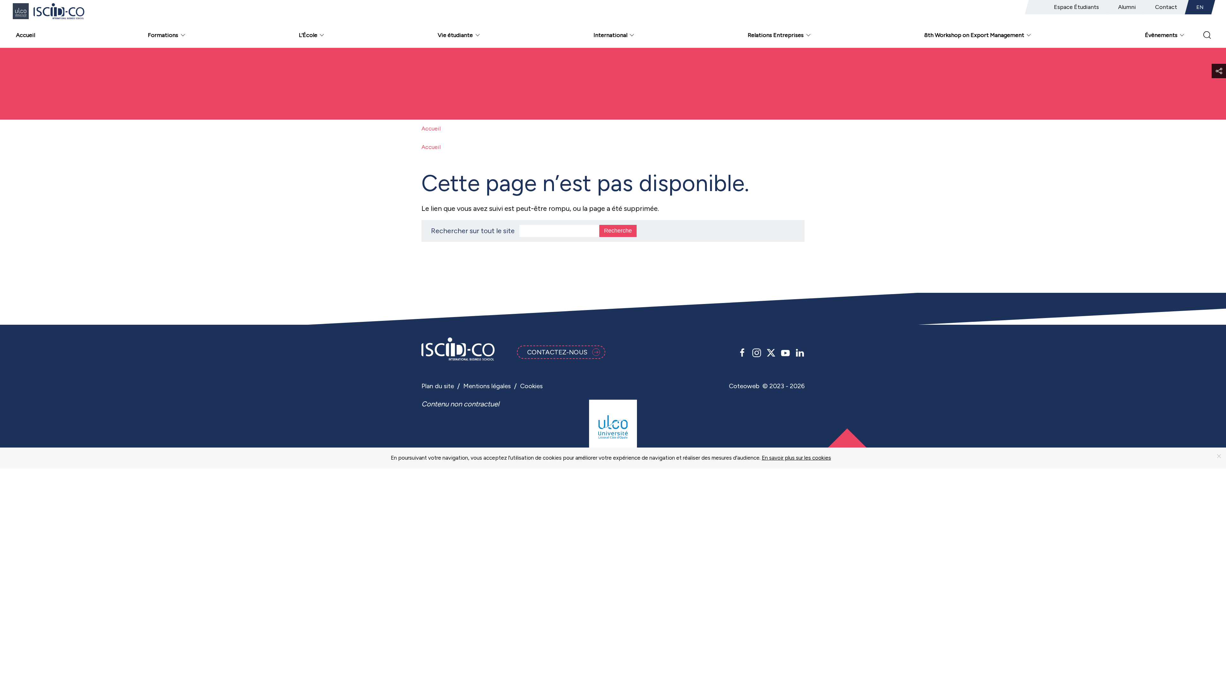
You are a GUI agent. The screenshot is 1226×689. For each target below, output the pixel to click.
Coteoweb (744, 386)
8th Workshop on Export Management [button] (974, 35)
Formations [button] (163, 35)
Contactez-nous (557, 352)
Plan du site (437, 386)
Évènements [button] (1161, 35)
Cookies (531, 386)
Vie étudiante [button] (455, 35)
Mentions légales (487, 386)
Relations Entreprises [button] (776, 35)
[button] (1219, 71)
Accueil (25, 35)
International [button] (610, 35)
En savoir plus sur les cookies (796, 458)
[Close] (1219, 456)
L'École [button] (308, 35)
